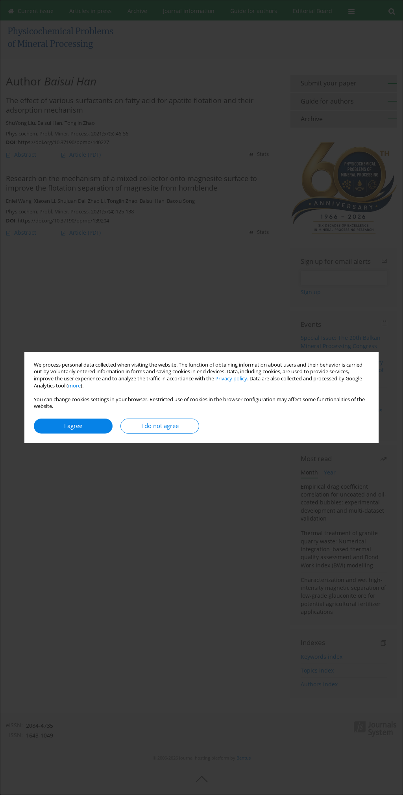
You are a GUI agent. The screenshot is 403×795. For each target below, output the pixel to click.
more (74, 385)
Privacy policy (231, 378)
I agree (73, 426)
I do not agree (160, 426)
